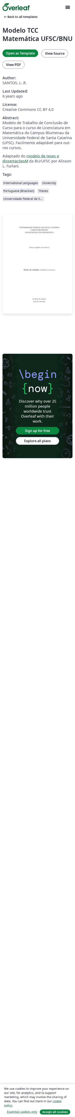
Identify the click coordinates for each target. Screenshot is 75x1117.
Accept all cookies (55, 1112)
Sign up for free (37, 430)
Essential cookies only (22, 1112)
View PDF (13, 64)
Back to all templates (20, 17)
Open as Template (20, 53)
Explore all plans (37, 441)
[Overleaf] (16, 7)
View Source (55, 53)
